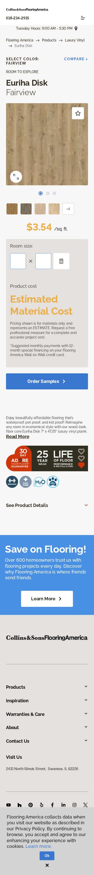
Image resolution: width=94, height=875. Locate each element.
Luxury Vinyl (75, 40)
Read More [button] (17, 436)
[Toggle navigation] (83, 18)
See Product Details (27, 505)
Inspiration (17, 700)
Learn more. (39, 846)
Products (49, 40)
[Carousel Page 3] (54, 193)
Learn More (43, 598)
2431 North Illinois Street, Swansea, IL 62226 (42, 769)
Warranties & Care (25, 714)
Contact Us (17, 741)
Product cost (23, 286)
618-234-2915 (17, 18)
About (12, 727)
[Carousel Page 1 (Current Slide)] (41, 193)
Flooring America (19, 40)
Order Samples (43, 381)
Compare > (76, 59)
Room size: (21, 246)
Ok (47, 856)
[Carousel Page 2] (48, 193)
